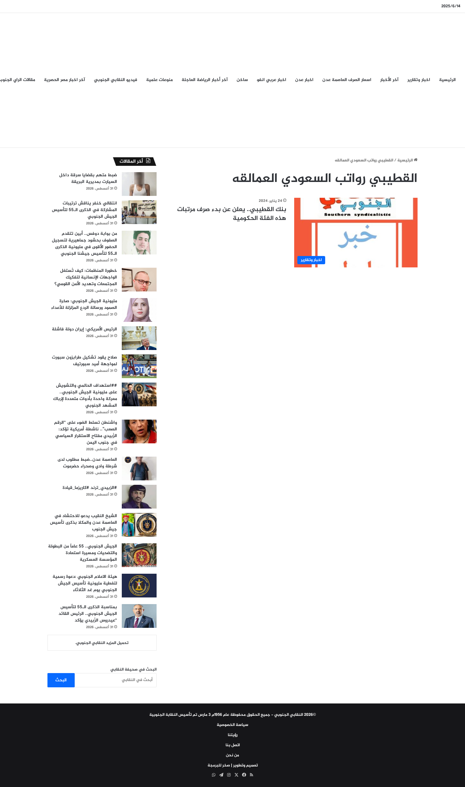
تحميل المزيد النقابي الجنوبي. (101, 643)
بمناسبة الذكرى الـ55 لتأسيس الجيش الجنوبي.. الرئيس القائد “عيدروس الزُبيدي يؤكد (88, 613)
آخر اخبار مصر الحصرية (64, 80)
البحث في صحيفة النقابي (133, 669)
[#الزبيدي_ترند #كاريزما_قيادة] (139, 497)
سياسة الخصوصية (232, 724)
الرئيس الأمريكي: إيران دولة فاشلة (84, 329)
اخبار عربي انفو (271, 80)
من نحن (232, 755)
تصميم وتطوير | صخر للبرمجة (233, 765)
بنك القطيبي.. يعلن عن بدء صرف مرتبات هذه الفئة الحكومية (231, 214)
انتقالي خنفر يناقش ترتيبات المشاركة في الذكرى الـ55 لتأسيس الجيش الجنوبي (84, 210)
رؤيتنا (233, 735)
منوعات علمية (159, 80)
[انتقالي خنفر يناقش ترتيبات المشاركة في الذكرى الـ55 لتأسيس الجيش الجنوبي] (139, 212)
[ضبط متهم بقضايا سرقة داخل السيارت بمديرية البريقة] (139, 184)
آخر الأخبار (389, 80)
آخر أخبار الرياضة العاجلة (205, 80)
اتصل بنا (233, 745)
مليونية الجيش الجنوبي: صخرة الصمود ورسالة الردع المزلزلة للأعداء (84, 304)
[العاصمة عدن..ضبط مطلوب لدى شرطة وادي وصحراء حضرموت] (139, 468)
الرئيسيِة (447, 80)
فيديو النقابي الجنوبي (115, 80)
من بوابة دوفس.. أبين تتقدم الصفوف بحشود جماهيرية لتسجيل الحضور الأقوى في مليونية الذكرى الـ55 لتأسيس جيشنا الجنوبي (84, 243)
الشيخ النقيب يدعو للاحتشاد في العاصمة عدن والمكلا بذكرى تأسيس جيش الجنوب (83, 522)
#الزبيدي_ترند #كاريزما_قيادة (90, 487)
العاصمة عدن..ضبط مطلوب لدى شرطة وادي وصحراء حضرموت (87, 463)
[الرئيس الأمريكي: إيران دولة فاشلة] (139, 338)
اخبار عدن (304, 80)
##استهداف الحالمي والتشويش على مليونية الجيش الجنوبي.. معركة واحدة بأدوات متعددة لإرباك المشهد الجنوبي (85, 395)
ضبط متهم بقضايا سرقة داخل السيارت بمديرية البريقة (88, 178)
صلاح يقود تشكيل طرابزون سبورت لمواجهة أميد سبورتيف (84, 361)
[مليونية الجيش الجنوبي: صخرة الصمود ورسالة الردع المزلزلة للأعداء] (139, 310)
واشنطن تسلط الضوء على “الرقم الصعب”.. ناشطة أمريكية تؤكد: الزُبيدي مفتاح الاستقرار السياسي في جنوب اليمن (85, 432)
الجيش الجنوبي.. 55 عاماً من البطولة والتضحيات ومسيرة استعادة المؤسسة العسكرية (82, 553)
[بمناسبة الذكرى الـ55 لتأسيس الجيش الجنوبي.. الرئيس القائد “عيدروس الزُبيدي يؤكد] (139, 616)
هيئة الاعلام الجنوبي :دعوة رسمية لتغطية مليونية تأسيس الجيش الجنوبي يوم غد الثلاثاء (85, 583)
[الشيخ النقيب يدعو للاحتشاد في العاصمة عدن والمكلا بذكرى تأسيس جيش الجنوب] (139, 525)
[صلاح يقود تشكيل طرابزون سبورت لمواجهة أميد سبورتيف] (139, 366)
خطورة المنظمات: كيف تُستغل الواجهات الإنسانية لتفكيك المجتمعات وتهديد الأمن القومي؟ (85, 277)
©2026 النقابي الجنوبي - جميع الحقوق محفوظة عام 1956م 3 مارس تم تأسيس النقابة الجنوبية (232, 714)
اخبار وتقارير (418, 80)
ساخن (242, 80)
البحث (61, 680)
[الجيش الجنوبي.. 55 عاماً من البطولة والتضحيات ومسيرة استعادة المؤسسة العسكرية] (139, 555)
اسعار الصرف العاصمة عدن (346, 80)
